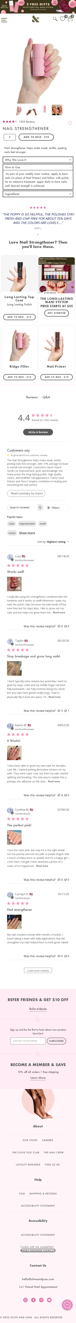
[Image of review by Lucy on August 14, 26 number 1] (14, 584)
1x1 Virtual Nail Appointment (38, 1287)
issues (12, 533)
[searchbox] (22, 507)
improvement (27, 523)
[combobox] (53, 541)
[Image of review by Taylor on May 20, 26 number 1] (14, 668)
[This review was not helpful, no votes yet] (65, 626)
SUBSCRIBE (56, 1041)
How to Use (12, 167)
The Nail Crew (54, 1152)
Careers (47, 1140)
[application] (67, 1305)
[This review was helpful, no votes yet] (59, 626)
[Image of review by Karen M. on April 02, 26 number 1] (14, 753)
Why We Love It (15, 160)
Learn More (38, 1077)
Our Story (30, 1140)
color (11, 523)
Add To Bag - (21, 316)
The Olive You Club (25, 1152)
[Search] (55, 18)
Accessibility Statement (38, 1205)
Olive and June (21, 1317)
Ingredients (12, 194)
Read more (59, 612)
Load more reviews (38, 970)
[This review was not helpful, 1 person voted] (65, 711)
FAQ (22, 1193)
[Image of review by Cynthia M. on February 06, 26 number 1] (14, 837)
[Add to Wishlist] (70, 123)
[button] (38, 1250)
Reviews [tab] (32, 397)
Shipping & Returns (43, 1193)
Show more (27, 533)
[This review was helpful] (59, 711)
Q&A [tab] (46, 397)
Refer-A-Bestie (38, 1009)
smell (43, 523)
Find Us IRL (52, 1164)
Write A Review (38, 432)
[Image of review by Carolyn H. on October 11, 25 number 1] (14, 922)
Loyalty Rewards (28, 1164)
